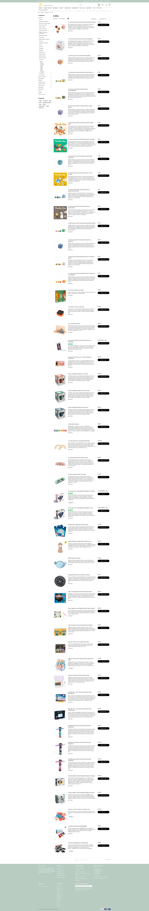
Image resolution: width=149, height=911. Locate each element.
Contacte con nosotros (79, 868)
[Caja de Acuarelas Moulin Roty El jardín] (60, 682)
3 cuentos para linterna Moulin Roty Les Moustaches (79, 207)
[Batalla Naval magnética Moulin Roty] (60, 531)
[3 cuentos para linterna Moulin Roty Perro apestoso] (60, 246)
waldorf (44, 104)
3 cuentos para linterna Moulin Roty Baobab (80, 39)
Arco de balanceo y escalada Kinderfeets (79, 441)
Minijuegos (41, 50)
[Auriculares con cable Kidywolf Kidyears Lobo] (60, 514)
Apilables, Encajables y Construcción (43, 33)
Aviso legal (77, 870)
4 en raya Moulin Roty (74, 323)
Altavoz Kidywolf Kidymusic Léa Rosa (78, 374)
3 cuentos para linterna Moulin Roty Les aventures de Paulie (79, 190)
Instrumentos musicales (43, 42)
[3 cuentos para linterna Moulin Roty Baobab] (60, 45)
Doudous (40, 19)
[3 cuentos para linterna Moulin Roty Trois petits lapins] (60, 263)
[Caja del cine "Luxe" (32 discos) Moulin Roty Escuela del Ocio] (60, 698)
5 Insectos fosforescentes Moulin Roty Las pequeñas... (79, 341)
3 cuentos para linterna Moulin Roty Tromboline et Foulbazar (81, 274)
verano (40, 102)
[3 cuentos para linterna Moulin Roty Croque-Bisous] (60, 112)
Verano (40, 92)
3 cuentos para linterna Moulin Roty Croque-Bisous (80, 106)
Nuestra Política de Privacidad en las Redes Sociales (83, 874)
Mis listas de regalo (60, 877)
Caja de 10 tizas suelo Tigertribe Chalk (78, 642)
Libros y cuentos (42, 76)
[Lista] (68, 18)
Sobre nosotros (87, 1)
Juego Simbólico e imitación (44, 39)
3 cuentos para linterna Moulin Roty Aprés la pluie (82, 22)
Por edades (41, 59)
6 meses (41, 62)
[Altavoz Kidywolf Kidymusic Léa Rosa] (60, 380)
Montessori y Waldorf (43, 35)
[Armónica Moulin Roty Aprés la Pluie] (60, 464)
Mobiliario (40, 87)
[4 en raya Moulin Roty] (60, 330)
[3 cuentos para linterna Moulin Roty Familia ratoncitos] (60, 162)
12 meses (42, 63)
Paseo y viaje (41, 85)
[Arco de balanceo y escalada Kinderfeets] (60, 447)
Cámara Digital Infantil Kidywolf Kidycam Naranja (81, 776)
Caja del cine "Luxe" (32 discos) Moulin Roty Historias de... (79, 709)
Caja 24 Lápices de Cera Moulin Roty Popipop (80, 625)
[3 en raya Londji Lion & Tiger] (60, 296)
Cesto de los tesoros (43, 25)
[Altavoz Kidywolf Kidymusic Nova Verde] (60, 397)
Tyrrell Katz (45, 100)
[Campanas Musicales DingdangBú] (60, 832)
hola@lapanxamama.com (103, 878)
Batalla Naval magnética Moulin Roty (78, 524)
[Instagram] (48, 886)
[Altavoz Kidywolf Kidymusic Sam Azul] (60, 414)
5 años (41, 69)
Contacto (96, 1)
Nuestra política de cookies (80, 876)
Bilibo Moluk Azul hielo (74, 558)
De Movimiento (42, 74)
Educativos (41, 46)
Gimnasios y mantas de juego (44, 23)
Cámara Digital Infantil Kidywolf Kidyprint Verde (81, 792)
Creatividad (41, 48)
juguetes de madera (47, 102)
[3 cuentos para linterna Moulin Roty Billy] (60, 62)
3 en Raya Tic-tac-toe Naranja (76, 307)
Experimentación (42, 54)
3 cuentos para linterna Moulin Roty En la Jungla (81, 139)
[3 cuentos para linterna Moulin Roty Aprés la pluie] (60, 28)
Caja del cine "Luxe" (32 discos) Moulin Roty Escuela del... (79, 692)
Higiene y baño (41, 83)
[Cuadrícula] (66, 18)
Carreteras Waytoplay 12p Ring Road (78, 843)
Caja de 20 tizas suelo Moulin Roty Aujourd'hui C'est (80, 659)
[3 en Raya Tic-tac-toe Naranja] (60, 313)
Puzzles (40, 44)
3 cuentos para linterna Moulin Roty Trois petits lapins (81, 257)
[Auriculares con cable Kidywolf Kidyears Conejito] (60, 497)
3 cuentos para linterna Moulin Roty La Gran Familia (80, 173)
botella (47, 106)
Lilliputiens (41, 107)
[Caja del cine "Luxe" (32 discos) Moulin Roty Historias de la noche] (60, 715)
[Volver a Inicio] (38, 12)
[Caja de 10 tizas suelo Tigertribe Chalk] (60, 648)
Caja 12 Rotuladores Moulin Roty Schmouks (80, 591)
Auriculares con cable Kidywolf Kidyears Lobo (80, 508)
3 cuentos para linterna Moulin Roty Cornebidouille (78, 89)
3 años (41, 67)
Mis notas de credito (61, 870)
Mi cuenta (59, 865)
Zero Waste (41, 89)
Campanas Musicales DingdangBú (77, 826)
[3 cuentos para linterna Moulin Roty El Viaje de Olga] (60, 129)
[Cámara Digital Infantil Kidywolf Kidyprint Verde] (60, 799)
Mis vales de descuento (61, 875)
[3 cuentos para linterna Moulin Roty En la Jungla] (60, 146)
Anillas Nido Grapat (73, 424)
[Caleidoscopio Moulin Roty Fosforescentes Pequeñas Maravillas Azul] (60, 732)
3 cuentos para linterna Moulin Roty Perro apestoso (79, 240)
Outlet (40, 90)
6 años (41, 70)
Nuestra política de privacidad (80, 871)
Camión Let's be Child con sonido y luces (79, 809)
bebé (50, 100)
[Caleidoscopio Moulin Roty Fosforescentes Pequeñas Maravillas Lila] (60, 749)
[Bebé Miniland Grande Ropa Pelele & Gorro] (60, 548)
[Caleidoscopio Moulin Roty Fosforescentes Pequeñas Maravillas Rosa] (60, 765)
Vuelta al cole (41, 94)
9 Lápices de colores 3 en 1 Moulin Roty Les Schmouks (79, 357)
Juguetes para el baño (43, 30)
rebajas (40, 100)
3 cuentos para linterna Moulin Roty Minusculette (81, 223)
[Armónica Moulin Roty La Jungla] (60, 481)
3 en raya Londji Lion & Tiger (76, 290)
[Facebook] (39, 886)
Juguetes (40, 17)
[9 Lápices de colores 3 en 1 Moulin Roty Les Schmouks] (60, 363)
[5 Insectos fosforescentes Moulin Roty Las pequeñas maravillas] (60, 347)
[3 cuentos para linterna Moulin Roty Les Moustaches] (60, 213)
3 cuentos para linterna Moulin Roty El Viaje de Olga (80, 123)
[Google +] (44, 886)
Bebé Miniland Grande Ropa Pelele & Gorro (80, 541)
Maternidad (41, 78)
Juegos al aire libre (42, 57)
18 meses (42, 65)
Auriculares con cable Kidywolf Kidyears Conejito (81, 491)
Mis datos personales (61, 873)
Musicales (41, 41)
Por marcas (41, 73)
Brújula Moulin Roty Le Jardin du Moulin (79, 575)
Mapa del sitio (77, 880)
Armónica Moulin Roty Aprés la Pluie (78, 457)
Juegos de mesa (42, 52)
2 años (41, 66)
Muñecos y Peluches (43, 28)
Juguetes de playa (42, 55)
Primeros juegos (42, 26)
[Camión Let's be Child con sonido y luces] (60, 816)
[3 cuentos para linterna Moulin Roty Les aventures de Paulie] (60, 196)
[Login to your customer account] (106, 4)
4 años (41, 68)
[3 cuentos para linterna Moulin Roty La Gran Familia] (60, 179)
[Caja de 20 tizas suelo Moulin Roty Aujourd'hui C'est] (60, 665)
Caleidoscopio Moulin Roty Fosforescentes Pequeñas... (79, 726)
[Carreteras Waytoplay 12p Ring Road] (60, 849)
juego (40, 104)
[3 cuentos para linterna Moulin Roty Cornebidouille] (60, 95)
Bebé (41, 61)
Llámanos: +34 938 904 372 (105, 1)
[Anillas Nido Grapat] (60, 430)
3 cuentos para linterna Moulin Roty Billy (79, 55)
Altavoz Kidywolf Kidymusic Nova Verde (78, 390)
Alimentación (41, 82)
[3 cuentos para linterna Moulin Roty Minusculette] (60, 229)
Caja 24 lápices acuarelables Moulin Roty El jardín (81, 608)
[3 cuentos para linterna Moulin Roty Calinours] (60, 79)
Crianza (40, 80)
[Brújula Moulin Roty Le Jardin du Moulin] (60, 581)
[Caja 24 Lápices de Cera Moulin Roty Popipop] (60, 631)
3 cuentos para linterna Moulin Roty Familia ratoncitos (80, 156)
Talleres (92, 1)
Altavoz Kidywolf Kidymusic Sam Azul (78, 407)
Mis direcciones (60, 871)
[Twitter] (41, 886)
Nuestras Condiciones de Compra (81, 878)
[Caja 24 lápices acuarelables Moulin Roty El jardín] (60, 615)
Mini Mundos (41, 37)
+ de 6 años (42, 71)
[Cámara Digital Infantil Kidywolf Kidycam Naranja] (60, 782)
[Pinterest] (46, 886)
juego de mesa (42, 106)
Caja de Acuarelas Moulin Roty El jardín (78, 675)
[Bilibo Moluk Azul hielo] (60, 564)
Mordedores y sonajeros (43, 21)
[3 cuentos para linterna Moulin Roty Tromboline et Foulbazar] (60, 280)
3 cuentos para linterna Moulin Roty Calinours (80, 72)
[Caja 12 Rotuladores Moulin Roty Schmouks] (60, 598)
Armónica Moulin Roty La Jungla (77, 474)
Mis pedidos (59, 868)
